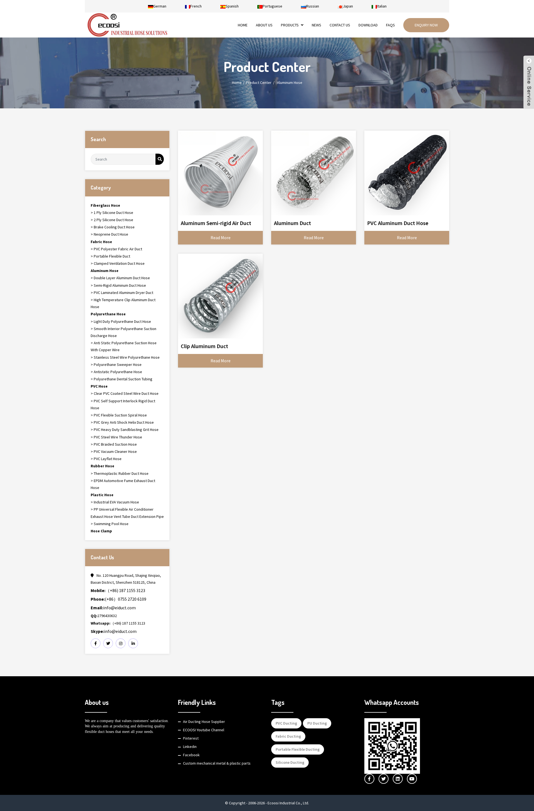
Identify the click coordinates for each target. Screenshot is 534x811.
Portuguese (272, 6)
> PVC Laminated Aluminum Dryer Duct (122, 292)
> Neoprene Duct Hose (109, 234)
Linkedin (190, 746)
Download (368, 25)
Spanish (232, 6)
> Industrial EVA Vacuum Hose (115, 502)
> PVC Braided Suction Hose (114, 444)
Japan (348, 6)
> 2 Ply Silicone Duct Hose (112, 219)
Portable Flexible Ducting (298, 749)
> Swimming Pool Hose (109, 523)
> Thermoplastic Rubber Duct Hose (120, 473)
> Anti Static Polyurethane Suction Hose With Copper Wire (124, 346)
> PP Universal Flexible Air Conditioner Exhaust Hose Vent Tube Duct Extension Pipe (127, 513)
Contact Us (340, 25)
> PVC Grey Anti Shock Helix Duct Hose (122, 422)
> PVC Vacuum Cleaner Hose (114, 451)
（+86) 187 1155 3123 (118, 590)
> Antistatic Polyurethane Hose (116, 371)
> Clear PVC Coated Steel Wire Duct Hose (125, 393)
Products (290, 25)
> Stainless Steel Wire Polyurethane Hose (125, 357)
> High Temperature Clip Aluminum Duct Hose (123, 303)
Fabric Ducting (288, 736)
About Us (264, 25)
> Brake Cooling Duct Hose (113, 226)
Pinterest (191, 738)
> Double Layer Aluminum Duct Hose (120, 277)
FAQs (390, 25)
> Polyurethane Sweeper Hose (116, 364)
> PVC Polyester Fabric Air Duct (116, 248)
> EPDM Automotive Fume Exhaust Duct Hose (123, 484)
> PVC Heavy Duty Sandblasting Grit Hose (125, 429)
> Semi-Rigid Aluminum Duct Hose (118, 285)
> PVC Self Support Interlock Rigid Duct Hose (123, 404)
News (316, 25)
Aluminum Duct (292, 222)
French (196, 6)
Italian (382, 6)
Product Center (258, 82)
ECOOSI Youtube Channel (203, 729)
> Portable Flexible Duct (110, 256)
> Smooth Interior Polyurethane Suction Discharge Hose (123, 332)
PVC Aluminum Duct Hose (397, 222)
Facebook (191, 754)
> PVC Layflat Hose (106, 458)
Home (243, 25)
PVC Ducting (286, 723)
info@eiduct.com (113, 607)
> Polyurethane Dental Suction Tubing (121, 378)
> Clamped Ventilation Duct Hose (118, 263)
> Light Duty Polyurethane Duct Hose (121, 321)
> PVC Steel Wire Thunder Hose (116, 437)
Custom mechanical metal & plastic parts (217, 763)
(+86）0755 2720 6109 (118, 599)
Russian (312, 6)
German (159, 6)
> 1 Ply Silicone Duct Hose (112, 212)
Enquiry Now (426, 25)
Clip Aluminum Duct (204, 346)
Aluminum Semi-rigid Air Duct (216, 222)
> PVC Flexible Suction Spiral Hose (119, 415)
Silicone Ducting (290, 762)
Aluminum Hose (289, 82)
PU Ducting (317, 723)
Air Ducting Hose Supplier (204, 721)
